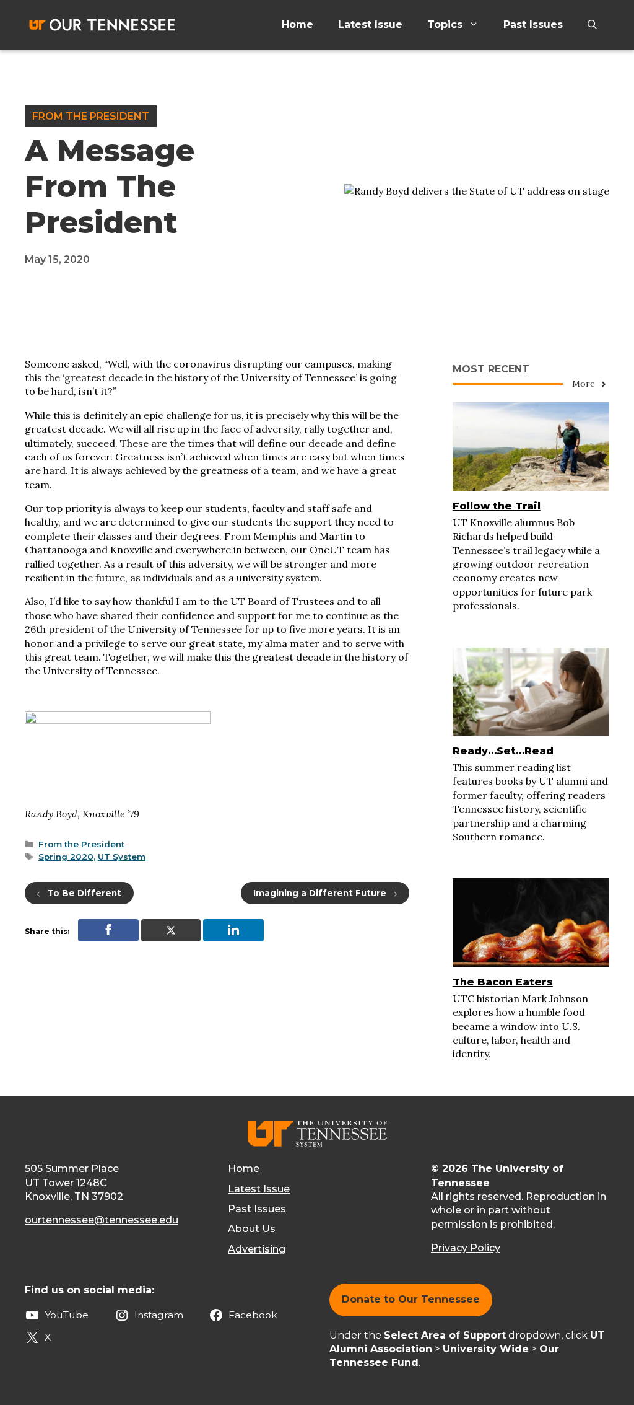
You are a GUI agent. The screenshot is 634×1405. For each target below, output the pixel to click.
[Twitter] (171, 930)
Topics (444, 24)
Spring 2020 (65, 856)
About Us (252, 1229)
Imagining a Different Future (319, 893)
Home (297, 24)
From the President (90, 116)
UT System (121, 856)
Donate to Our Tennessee (411, 1299)
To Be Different (84, 893)
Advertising (256, 1249)
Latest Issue (370, 24)
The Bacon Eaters (503, 982)
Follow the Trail (497, 506)
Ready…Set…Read (503, 751)
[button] (592, 24)
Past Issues (533, 24)
